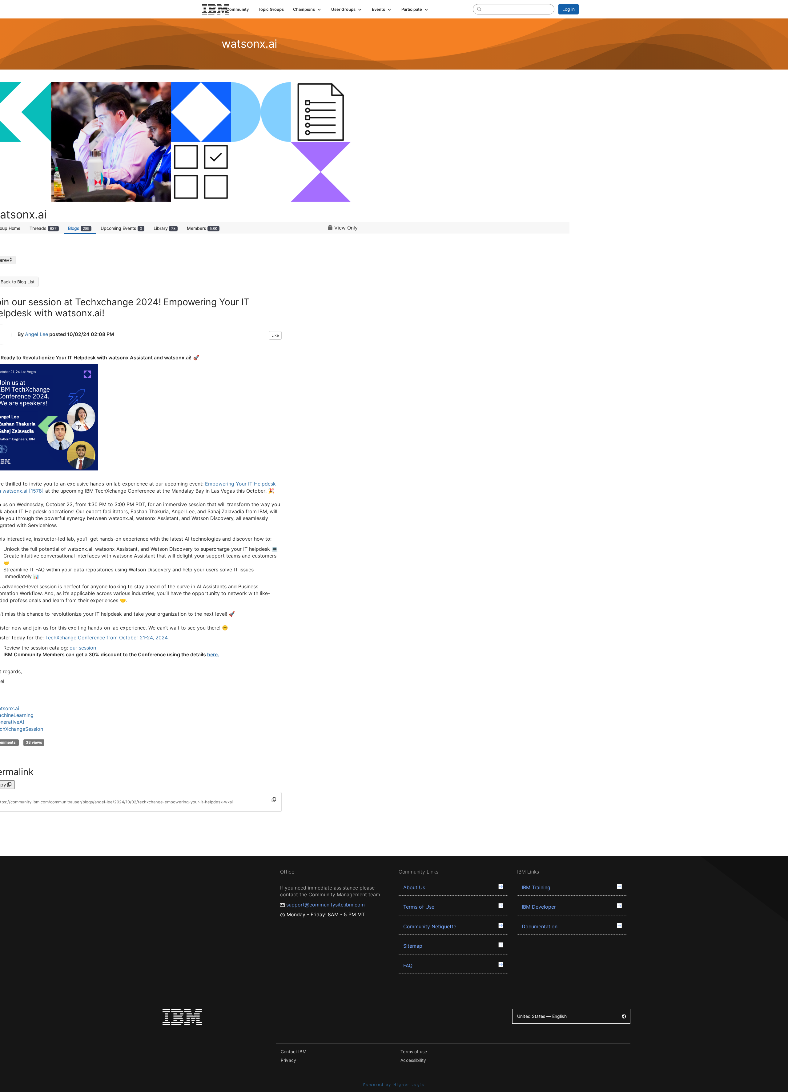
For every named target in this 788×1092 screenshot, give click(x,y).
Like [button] (275, 335)
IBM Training (536, 887)
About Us (414, 887)
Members (202, 228)
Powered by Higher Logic (394, 1084)
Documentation (539, 926)
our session (83, 648)
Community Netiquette (429, 926)
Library (164, 228)
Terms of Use (418, 907)
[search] (479, 9)
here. (213, 654)
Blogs (78, 228)
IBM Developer (539, 907)
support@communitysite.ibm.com (325, 905)
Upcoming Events (121, 228)
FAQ (407, 965)
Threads (43, 228)
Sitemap (412, 946)
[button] (307, 9)
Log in (568, 9)
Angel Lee (36, 334)
